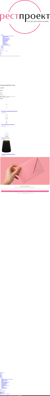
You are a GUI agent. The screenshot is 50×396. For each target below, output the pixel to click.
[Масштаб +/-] (0, 394)
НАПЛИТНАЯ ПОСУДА (6, 39)
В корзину (1, 94)
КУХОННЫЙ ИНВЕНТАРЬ (6, 38)
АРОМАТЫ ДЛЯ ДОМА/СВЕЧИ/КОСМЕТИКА (7, 379)
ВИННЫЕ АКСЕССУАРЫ (4, 380)
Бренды (1, 375)
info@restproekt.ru (2, 392)
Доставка (2, 46)
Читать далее (4, 112)
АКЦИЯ (2, 378)
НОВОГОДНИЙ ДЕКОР (6, 40)
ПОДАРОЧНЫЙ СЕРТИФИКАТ (5, 385)
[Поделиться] (1, 394)
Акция (2, 45)
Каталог (2, 35)
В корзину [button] (4, 139)
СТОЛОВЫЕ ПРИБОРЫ (6, 43)
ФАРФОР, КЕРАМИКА (5, 44)
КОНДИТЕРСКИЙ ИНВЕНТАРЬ (5, 382)
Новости (2, 47)
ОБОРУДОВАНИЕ (5, 41)
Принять (20, 395)
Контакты (1, 389)
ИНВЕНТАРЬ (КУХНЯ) (4, 381)
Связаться (1, 52)
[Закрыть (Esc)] (2, 394)
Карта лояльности (2, 372)
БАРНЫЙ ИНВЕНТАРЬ (5, 36)
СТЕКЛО (4, 42)
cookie (7, 395)
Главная (2, 34)
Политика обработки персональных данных (5, 393)
